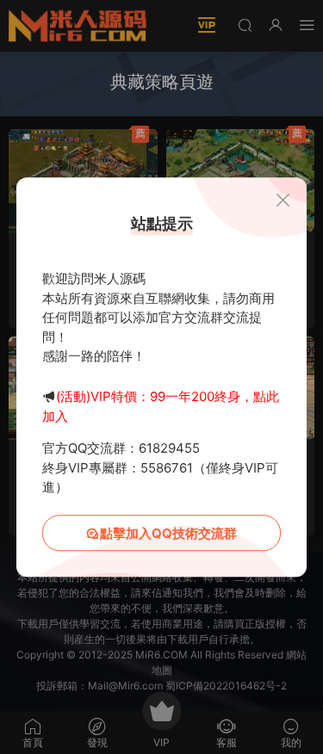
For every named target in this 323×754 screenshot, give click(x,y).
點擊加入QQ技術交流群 (168, 533)
